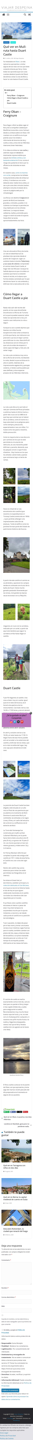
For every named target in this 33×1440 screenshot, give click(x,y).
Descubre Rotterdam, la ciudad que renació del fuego (15, 1230)
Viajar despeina (20, 58)
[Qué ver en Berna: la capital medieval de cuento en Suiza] (16, 1179)
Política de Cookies (7, 1438)
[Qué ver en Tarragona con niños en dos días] (16, 1141)
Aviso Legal (4, 1433)
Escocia (13, 42)
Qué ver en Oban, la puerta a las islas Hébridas (18, 1118)
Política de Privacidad (8, 1436)
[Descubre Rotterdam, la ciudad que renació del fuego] (16, 1211)
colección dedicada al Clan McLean (16, 885)
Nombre (5, 1288)
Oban (17, 61)
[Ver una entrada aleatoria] (29, 14)
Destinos (6, 42)
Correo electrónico (8, 1297)
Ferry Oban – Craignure (15, 95)
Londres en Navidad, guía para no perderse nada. (16, 1125)
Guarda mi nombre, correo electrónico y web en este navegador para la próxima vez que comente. (16, 1321)
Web (3, 1306)
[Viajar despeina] (16, 6)
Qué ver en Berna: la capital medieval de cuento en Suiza (15, 1198)
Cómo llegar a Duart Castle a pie (17, 99)
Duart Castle (11, 103)
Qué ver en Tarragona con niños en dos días (14, 1166)
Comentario (6, 1260)
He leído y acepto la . (13, 1331)
